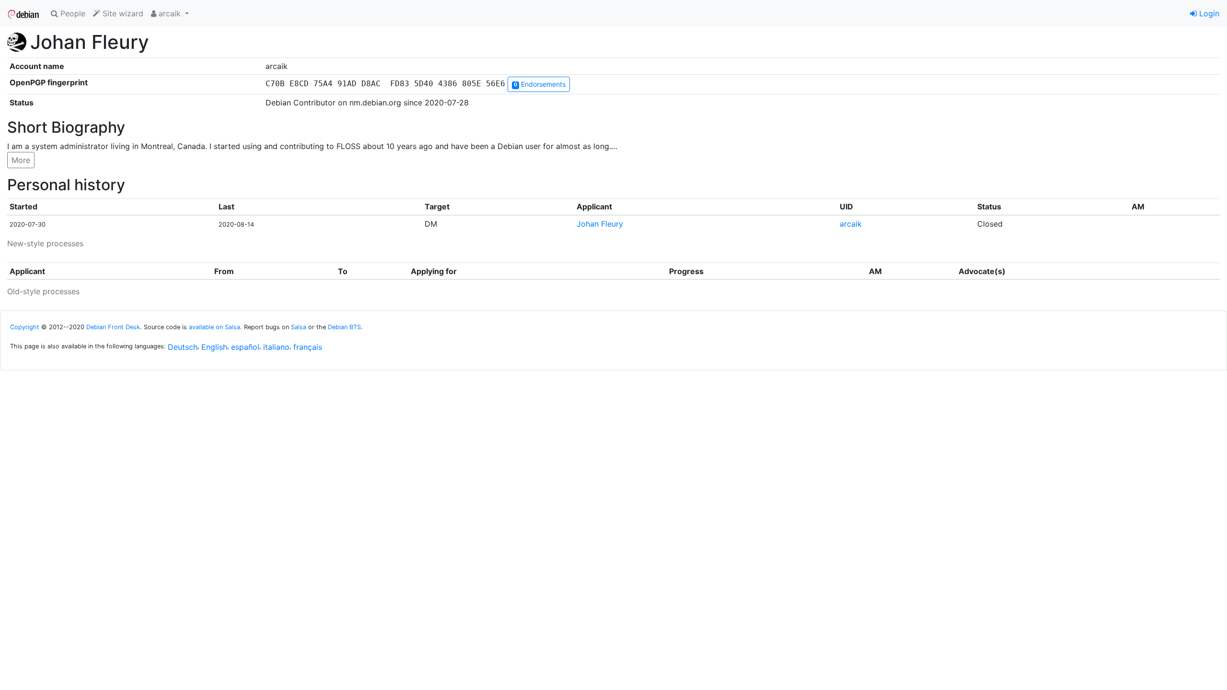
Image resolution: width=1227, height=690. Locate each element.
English (214, 347)
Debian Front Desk (113, 327)
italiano (276, 347)
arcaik (851, 224)
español (245, 347)
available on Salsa (214, 327)
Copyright (24, 327)
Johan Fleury (600, 224)
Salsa (298, 327)
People (71, 13)
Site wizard (121, 13)
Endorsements (540, 84)
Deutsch (182, 347)
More (21, 160)
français (307, 347)
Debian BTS (344, 327)
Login (1208, 13)
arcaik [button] (169, 13)
